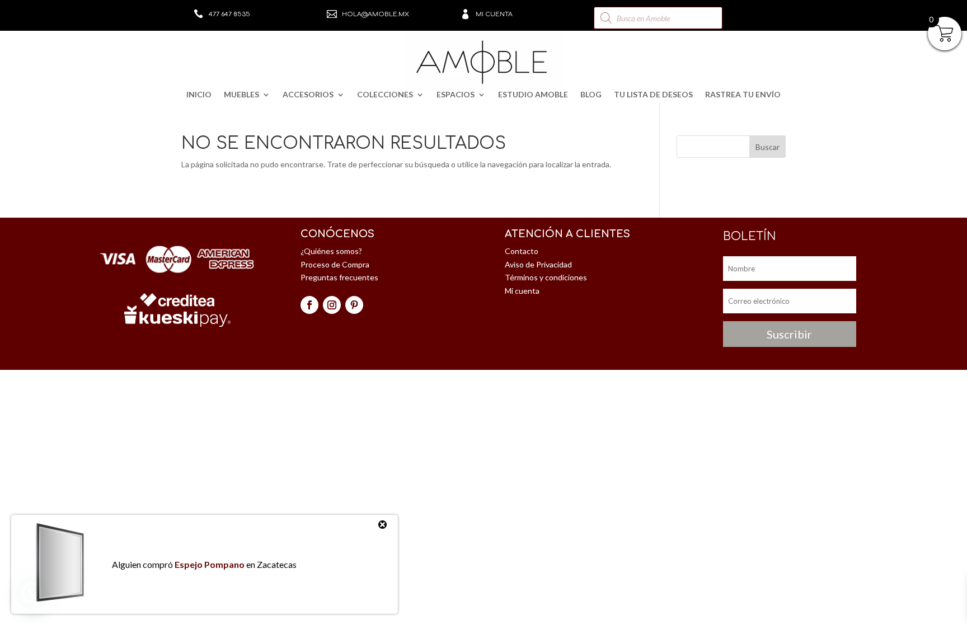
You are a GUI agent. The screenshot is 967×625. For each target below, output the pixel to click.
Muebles (241, 95)
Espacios (455, 95)
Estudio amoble (533, 95)
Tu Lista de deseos (653, 95)
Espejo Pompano (210, 564)
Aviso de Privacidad (538, 264)
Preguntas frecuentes (339, 277)
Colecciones (385, 95)
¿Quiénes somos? (331, 251)
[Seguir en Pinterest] (354, 305)
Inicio (199, 95)
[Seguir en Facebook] (309, 305)
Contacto (521, 251)
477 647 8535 (229, 14)
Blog (591, 95)
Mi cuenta (494, 14)
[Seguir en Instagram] (332, 305)
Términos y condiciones (546, 277)
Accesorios (308, 95)
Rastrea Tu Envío (743, 95)
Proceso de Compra (335, 264)
